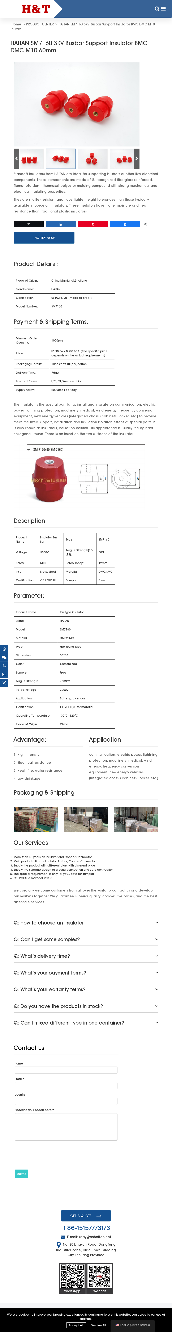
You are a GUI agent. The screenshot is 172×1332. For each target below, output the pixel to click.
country (20, 1094)
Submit (21, 1173)
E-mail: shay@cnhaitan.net (88, 1237)
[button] (136, 159)
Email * (19, 1079)
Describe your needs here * (34, 1110)
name (19, 1063)
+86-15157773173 (86, 1228)
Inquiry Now (44, 238)
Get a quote (80, 1216)
